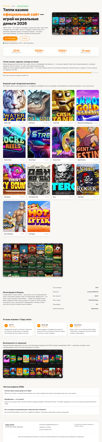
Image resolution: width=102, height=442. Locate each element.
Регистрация (11, 38)
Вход (25, 38)
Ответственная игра (45, 429)
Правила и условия (45, 427)
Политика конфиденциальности (48, 424)
